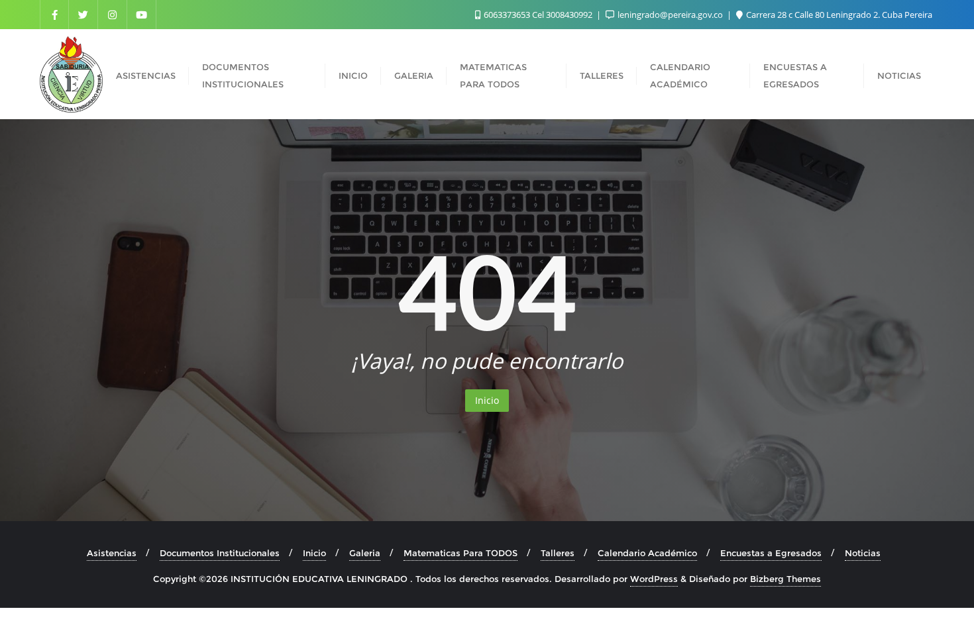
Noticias (863, 553)
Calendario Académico (647, 553)
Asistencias (111, 553)
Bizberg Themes (785, 578)
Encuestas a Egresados (771, 553)
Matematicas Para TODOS (460, 553)
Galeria (364, 553)
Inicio (487, 400)
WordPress (654, 578)
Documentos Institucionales (220, 553)
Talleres (557, 553)
